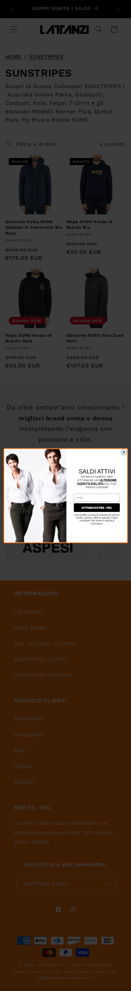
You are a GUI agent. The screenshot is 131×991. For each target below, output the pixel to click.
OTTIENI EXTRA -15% (97, 507)
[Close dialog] (123, 452)
